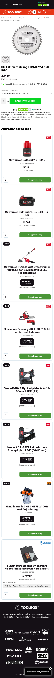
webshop (4, 18)
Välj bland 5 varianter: (9, 582)
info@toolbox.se (43, 617)
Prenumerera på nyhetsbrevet (38, 672)
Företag (7, 4)
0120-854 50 (9, 617)
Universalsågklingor (36, 18)
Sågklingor (23, 18)
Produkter (13, 18)
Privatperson (16, 4)
